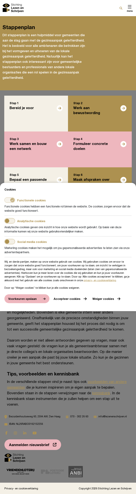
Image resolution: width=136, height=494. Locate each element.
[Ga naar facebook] (6, 433)
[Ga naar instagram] (15, 433)
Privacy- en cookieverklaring (21, 488)
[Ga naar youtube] (35, 433)
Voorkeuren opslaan (22, 298)
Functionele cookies (31, 200)
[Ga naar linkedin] (24, 433)
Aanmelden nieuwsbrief (29, 445)
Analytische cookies (31, 221)
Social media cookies (32, 241)
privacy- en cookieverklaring (100, 280)
